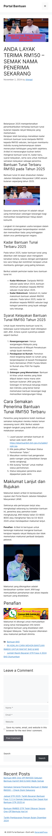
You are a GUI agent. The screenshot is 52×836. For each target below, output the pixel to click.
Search (7, 753)
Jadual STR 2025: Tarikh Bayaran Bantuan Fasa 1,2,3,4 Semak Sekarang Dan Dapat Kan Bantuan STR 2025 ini (26, 799)
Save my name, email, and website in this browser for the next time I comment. (26, 729)
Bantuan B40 (13, 642)
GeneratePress (41, 832)
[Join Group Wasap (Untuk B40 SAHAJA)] (26, 618)
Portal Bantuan (15, 6)
